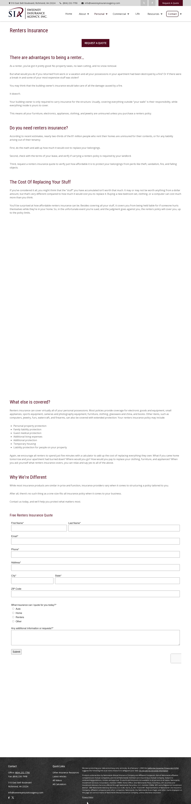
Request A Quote (170, 3)
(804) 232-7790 (70, 3)
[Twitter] (144, 3)
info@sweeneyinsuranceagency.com (102, 3)
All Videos (57, 780)
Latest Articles (59, 776)
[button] (68, 14)
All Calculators (59, 784)
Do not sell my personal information (153, 770)
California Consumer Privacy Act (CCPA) (163, 768)
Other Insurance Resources (66, 772)
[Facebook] (152, 3)
